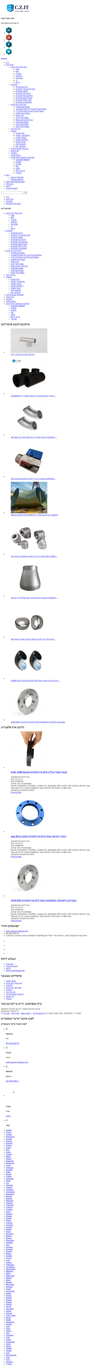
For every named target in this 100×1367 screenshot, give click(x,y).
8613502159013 (12, 1081)
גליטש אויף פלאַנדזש (23, 93)
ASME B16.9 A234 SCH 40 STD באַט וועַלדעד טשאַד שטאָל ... (35, 681)
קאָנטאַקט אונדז (12, 188)
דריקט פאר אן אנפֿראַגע (10, 1011)
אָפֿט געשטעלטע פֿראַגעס (15, 182)
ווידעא (8, 186)
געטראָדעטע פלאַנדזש (24, 98)
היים (7, 63)
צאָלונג (8, 1116)
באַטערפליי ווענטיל (23, 135)
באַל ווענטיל (20, 133)
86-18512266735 (12, 1043)
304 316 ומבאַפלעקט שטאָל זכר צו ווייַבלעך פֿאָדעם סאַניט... (33, 479)
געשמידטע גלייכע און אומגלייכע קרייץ (30, 111)
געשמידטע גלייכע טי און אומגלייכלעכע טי (31, 109)
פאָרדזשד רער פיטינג (18, 104)
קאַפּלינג (18, 162)
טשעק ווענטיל (21, 138)
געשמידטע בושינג (22, 124)
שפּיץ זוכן (6, 1013)
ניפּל (17, 166)
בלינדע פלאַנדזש (22, 87)
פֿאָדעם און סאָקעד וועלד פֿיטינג (22, 157)
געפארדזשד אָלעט (22, 126)
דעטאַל (13, 792)
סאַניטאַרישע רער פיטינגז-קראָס (22, 354)
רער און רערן (15, 129)
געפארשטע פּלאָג (22, 122)
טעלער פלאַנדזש (22, 91)
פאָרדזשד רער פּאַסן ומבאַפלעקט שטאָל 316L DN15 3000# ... (34, 556)
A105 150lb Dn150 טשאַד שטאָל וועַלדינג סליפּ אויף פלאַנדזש (39, 772)
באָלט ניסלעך (16, 155)
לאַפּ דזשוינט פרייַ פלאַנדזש (25, 89)
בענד (17, 69)
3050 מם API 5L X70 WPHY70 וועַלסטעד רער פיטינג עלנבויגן (34, 515)
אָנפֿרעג (19, 792)
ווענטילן (13, 131)
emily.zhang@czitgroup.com (17, 931)
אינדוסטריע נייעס (17, 177)
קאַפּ (17, 71)
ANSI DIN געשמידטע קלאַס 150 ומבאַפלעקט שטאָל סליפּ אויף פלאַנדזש (38, 722)
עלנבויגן (18, 74)
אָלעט (18, 168)
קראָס (18, 82)
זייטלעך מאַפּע (26, 1013)
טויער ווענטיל (21, 142)
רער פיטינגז (15, 151)
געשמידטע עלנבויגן (23, 107)
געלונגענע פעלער (17, 179)
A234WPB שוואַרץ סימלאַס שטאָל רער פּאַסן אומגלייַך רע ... (33, 396)
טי (16, 80)
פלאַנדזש (14, 85)
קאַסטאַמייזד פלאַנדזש (24, 102)
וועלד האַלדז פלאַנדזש (24, 100)
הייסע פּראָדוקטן (39, 1013)
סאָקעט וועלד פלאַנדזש (24, 96)
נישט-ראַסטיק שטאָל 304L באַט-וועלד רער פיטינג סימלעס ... (33, 639)
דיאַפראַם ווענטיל (22, 140)
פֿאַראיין (18, 173)
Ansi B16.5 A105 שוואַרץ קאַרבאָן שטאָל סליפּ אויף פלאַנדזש (38, 836)
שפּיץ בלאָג (15, 1013)
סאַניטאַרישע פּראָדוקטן (19, 149)
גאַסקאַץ (14, 153)
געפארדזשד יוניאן (22, 118)
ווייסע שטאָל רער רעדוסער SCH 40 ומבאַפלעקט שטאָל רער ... (34, 598)
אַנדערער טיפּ (21, 146)
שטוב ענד (19, 78)
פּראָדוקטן (9, 65)
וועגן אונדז (9, 184)
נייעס (8, 175)
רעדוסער (19, 76)
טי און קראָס (20, 171)
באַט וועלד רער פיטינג (19, 67)
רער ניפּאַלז (20, 115)
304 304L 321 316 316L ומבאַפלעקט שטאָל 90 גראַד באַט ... (34, 437)
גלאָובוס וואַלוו (21, 144)
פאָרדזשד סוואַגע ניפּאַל (24, 120)
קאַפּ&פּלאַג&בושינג (23, 160)
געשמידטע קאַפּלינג (23, 113)
